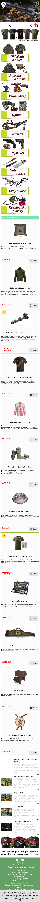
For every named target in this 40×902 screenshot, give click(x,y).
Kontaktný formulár (20, 865)
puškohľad (6, 854)
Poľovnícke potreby (13, 851)
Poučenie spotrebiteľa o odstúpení (20, 874)
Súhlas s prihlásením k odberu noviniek (20, 889)
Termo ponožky (18, 792)
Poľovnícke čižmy (19, 806)
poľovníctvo (31, 851)
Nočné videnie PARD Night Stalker (24, 821)
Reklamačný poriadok (20, 879)
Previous (4, 34)
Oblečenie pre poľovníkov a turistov (24, 776)
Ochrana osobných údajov (20, 883)
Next (36, 34)
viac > (37, 774)
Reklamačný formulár (20, 881)
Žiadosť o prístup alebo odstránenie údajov (20, 885)
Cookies (20, 887)
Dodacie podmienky (20, 876)
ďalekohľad (28, 854)
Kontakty (20, 863)
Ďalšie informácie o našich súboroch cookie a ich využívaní (19, 898)
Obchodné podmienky (20, 872)
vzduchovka (17, 854)
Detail (35, 261)
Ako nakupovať (20, 870)
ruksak (35, 854)
